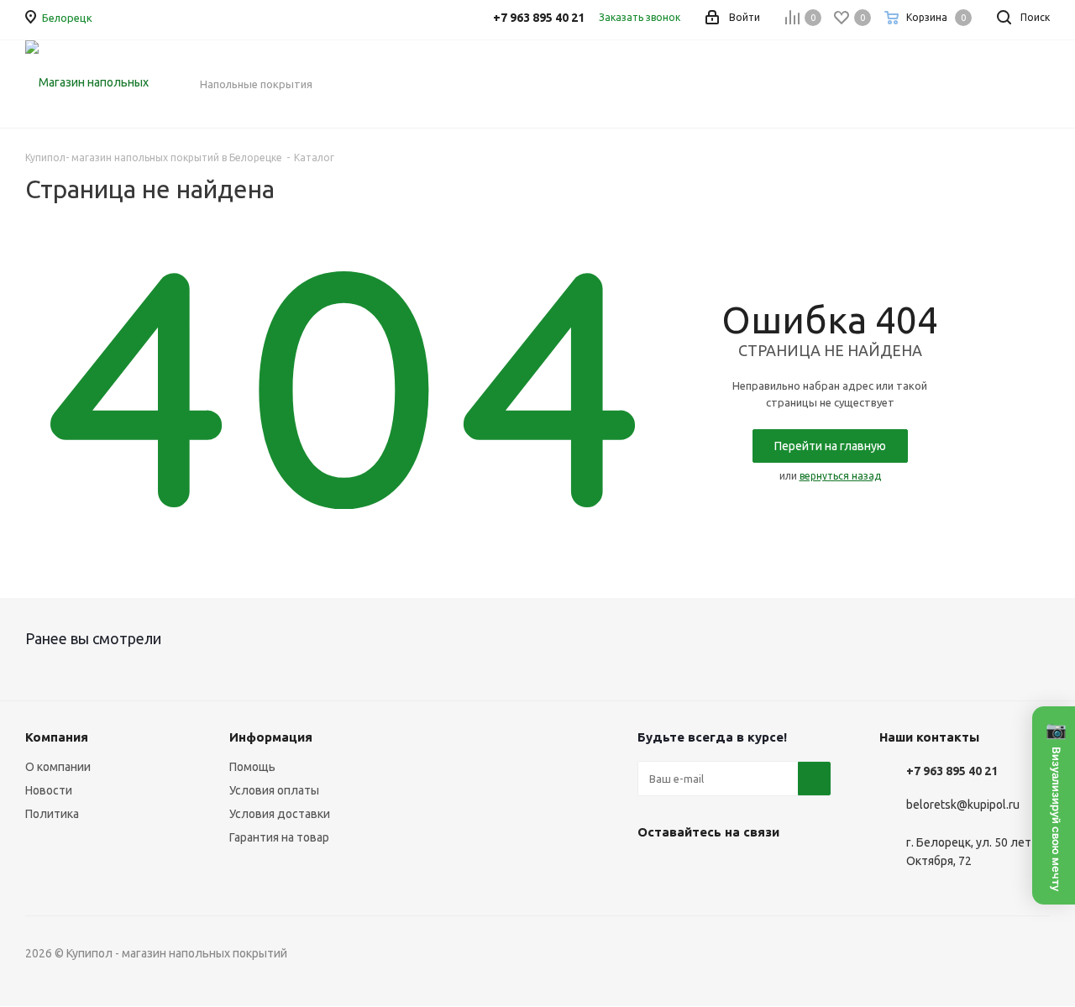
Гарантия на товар (279, 837)
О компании (58, 767)
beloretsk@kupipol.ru (963, 805)
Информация (270, 737)
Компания (56, 737)
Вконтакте (654, 871)
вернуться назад (840, 475)
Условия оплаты (274, 790)
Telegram (696, 871)
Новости (48, 790)
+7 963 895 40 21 (952, 771)
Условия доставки (279, 814)
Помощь (252, 767)
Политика (52, 814)
